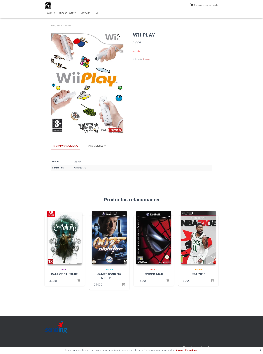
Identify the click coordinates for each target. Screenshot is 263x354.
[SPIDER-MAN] (153, 237)
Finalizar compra (67, 13)
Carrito (51, 13)
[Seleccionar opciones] (78, 280)
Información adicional (65, 146)
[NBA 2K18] (198, 237)
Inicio (53, 26)
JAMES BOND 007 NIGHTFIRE (109, 276)
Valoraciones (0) (97, 146)
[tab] (68, 145)
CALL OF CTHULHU (64, 274)
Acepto (179, 350)
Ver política (191, 350)
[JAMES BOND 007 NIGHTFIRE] (109, 237)
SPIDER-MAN (153, 274)
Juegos (59, 26)
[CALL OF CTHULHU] (64, 237)
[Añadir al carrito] (123, 284)
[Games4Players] (47, 5)
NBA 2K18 (198, 274)
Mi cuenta (85, 13)
